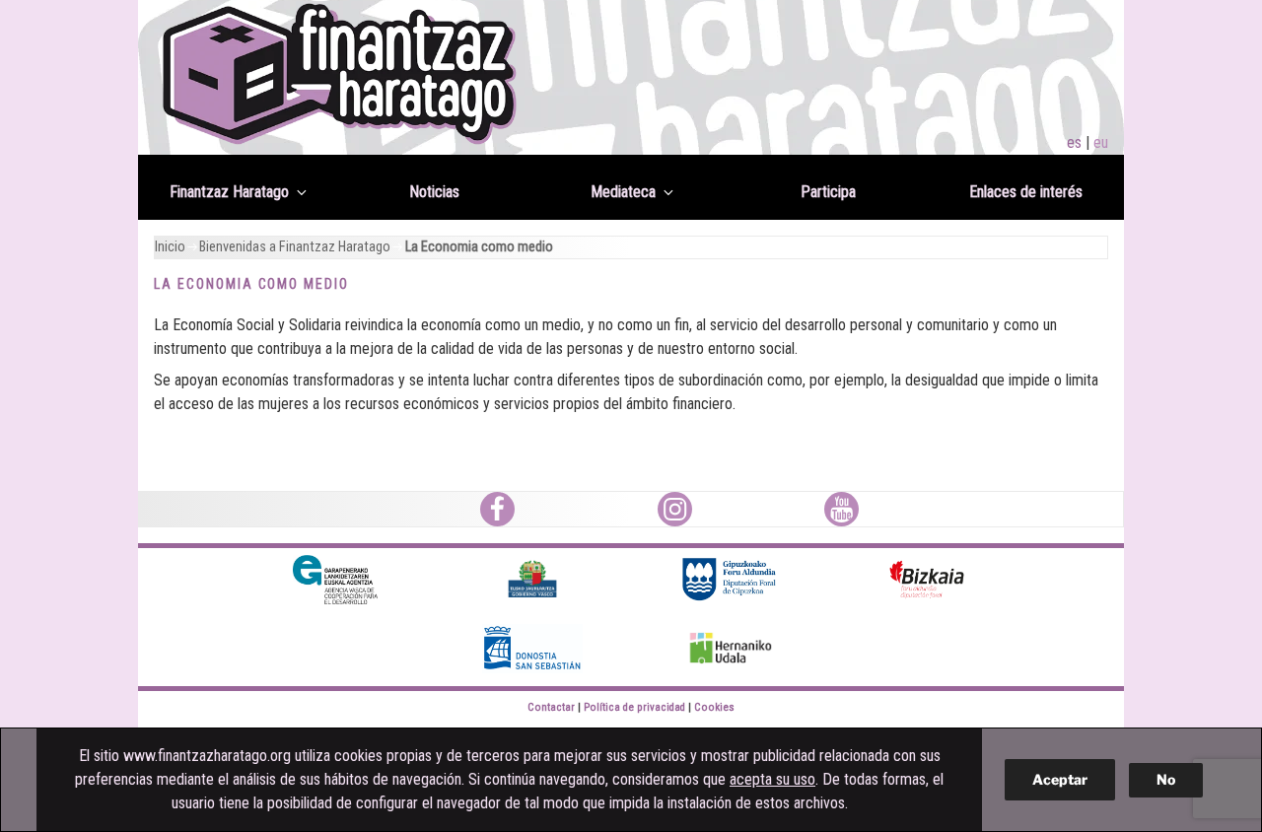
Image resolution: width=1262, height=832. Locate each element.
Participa (828, 191)
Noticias (434, 191)
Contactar (551, 707)
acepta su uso (772, 779)
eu (1100, 142)
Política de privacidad (634, 707)
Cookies (714, 707)
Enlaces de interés (1026, 191)
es (1074, 142)
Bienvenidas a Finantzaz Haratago (294, 247)
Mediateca (623, 191)
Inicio (170, 247)
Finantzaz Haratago (229, 191)
